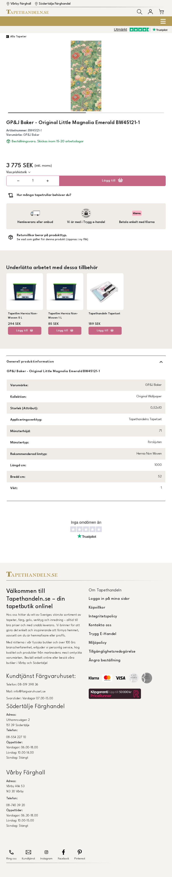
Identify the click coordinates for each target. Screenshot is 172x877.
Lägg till (109, 180)
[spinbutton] (33, 180)
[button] (139, 11)
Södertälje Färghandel (54, 3)
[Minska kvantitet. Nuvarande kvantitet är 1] (18, 181)
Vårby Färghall (20, 3)
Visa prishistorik (16, 172)
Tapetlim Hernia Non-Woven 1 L (63, 315)
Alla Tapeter (18, 36)
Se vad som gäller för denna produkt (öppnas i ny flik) (52, 239)
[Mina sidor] (150, 11)
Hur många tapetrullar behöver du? (44, 195)
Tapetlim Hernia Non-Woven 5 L (23, 315)
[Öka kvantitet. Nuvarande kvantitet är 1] (47, 181)
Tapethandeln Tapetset (104, 313)
